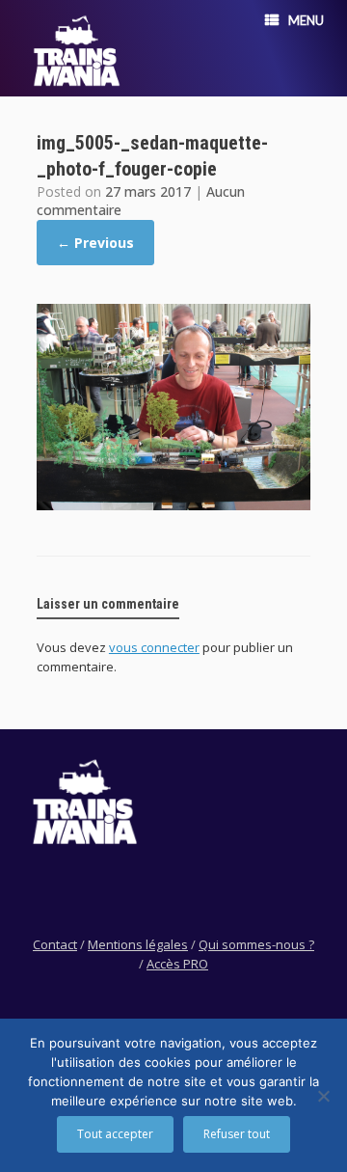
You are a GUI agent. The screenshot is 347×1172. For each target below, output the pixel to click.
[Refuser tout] (323, 1095)
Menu (306, 20)
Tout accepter (115, 1134)
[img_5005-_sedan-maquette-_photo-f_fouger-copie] (173, 504)
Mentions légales (138, 944)
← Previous (95, 242)
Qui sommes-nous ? (256, 944)
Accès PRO (177, 963)
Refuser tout (236, 1134)
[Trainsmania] (77, 50)
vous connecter (154, 647)
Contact (55, 944)
